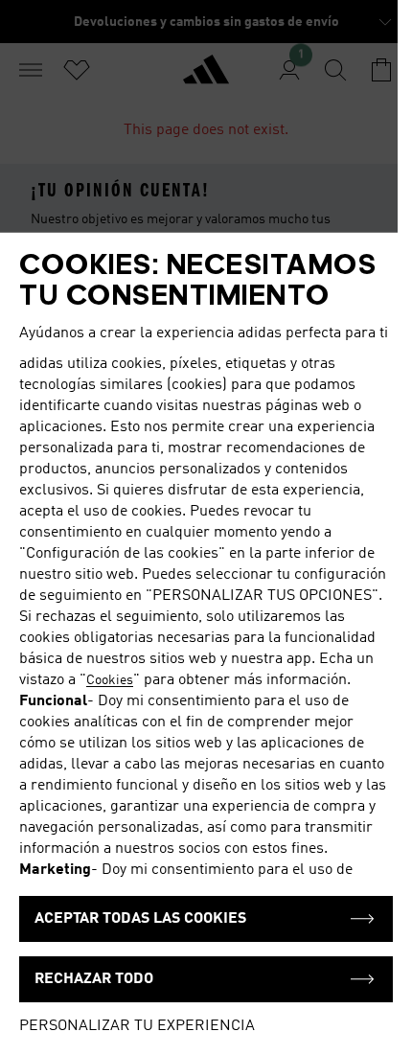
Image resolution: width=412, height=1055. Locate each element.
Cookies (109, 680)
